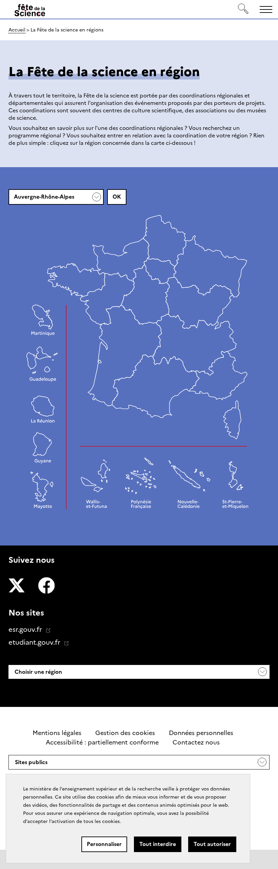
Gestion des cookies (125, 733)
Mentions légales (57, 733)
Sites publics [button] (31, 764)
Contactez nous (196, 742)
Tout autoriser (212, 844)
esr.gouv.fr (26, 629)
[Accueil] (29, 10)
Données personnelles (201, 733)
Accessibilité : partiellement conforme (102, 742)
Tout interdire (157, 844)
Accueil (16, 30)
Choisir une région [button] (37, 672)
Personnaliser (104, 844)
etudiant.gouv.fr (35, 642)
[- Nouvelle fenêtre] (16, 586)
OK (117, 197)
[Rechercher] (243, 9)
